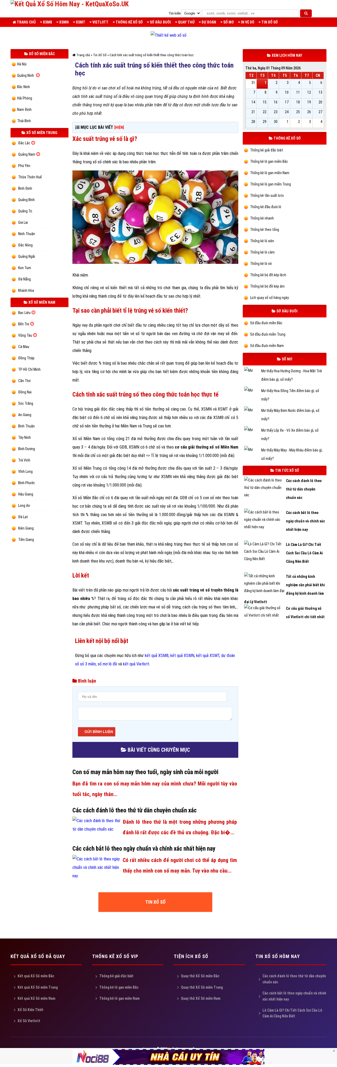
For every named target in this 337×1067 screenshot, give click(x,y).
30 (275, 122)
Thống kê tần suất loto (266, 195)
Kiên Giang (26, 528)
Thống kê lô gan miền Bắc (268, 161)
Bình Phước (26, 483)
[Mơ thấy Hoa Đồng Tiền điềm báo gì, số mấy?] (252, 391)
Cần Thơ (24, 381)
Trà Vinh (24, 460)
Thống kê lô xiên (261, 241)
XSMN (63, 22)
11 (298, 92)
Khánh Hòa (26, 290)
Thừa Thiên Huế (30, 177)
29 (264, 122)
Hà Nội (22, 64)
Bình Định (25, 188)
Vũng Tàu (25, 335)
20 (320, 102)
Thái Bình (24, 121)
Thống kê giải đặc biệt (266, 150)
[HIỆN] (119, 127)
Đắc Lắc (24, 143)
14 (253, 102)
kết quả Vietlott (136, 663)
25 (298, 112)
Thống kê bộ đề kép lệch (267, 275)
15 (264, 102)
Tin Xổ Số (269, 22)
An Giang (24, 415)
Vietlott (100, 22)
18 (298, 102)
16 (275, 102)
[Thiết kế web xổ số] (168, 35)
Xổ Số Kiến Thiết (30, 1013)
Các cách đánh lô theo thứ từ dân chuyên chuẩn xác (294, 982)
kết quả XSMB (156, 655)
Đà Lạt (23, 517)
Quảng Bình (26, 200)
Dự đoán (208, 22)
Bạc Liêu (24, 313)
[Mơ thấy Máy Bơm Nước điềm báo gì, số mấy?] (252, 410)
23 (275, 112)
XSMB (47, 22)
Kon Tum (24, 268)
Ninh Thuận (26, 234)
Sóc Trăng (25, 403)
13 (320, 92)
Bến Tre (23, 324)
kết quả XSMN (182, 655)
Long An (24, 505)
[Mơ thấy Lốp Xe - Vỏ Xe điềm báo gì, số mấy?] (252, 430)
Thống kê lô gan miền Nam (269, 173)
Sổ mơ (228, 22)
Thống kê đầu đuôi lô (265, 207)
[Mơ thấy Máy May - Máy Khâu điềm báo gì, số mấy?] (252, 450)
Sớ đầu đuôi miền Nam (266, 346)
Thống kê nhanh (261, 218)
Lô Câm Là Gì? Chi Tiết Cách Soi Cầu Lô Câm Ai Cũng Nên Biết (292, 1016)
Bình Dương (26, 449)
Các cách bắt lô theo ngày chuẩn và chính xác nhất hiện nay (294, 999)
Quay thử (186, 22)
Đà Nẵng (24, 279)
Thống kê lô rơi (260, 263)
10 (287, 92)
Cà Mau (23, 347)
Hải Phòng (24, 98)
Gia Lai (23, 222)
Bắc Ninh (23, 87)
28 (253, 122)
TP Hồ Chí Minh (29, 369)
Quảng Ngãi (26, 256)
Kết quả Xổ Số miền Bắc (36, 979)
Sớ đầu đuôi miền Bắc (266, 323)
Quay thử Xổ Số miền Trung (202, 990)
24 (287, 112)
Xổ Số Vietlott (29, 1024)
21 (253, 112)
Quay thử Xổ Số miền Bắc (200, 979)
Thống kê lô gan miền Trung (270, 184)
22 (264, 112)
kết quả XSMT (207, 655)
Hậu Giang (25, 494)
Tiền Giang (26, 539)
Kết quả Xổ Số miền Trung (38, 990)
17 (287, 102)
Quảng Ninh (25, 75)
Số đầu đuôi (160, 22)
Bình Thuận (26, 426)
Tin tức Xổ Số (286, 470)
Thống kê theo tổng (264, 229)
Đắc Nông (25, 245)
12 (309, 92)
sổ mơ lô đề (107, 663)
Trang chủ (26, 22)
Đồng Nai (25, 392)
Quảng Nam (26, 154)
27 (320, 112)
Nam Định (24, 109)
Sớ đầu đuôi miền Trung (267, 334)
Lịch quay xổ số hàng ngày (269, 298)
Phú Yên (24, 166)
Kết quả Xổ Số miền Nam (36, 1001)
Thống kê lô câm (262, 252)
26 (309, 112)
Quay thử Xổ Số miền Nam (200, 1001)
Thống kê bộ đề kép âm (267, 286)
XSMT (80, 22)
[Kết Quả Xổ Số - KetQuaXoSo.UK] (70, 4)
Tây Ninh (24, 437)
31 (253, 82)
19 (309, 102)
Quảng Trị (25, 211)
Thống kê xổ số (129, 22)
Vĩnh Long (25, 471)
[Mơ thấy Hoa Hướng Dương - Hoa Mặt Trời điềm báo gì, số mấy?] (252, 371)
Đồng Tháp (26, 358)
